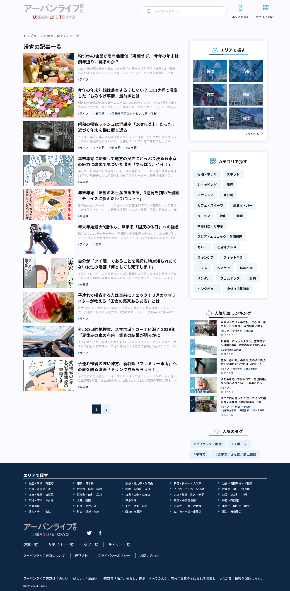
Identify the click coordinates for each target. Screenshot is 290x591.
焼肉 (223, 215)
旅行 (230, 184)
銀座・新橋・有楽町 (41, 483)
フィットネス (233, 257)
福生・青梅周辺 (231, 511)
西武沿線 (34, 506)
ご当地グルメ (226, 247)
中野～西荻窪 (230, 500)
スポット (233, 174)
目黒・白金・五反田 (137, 494)
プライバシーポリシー (114, 555)
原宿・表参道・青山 (41, 489)
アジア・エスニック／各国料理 (219, 236)
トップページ (33, 35)
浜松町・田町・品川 (89, 494)
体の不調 (246, 268)
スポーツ (240, 444)
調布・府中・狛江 (40, 511)
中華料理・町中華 (210, 226)
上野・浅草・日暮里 (41, 494)
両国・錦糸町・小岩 (234, 494)
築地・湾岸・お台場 (41, 500)
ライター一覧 (119, 544)
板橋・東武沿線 (86, 506)
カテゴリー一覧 (60, 544)
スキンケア (205, 257)
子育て (201, 454)
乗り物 (228, 195)
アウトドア (205, 195)
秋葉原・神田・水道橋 (236, 489)
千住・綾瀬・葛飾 (136, 506)
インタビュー (207, 288)
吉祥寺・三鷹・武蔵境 (187, 506)
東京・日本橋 (85, 483)
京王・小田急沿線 (185, 500)
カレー (202, 247)
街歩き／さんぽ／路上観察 (237, 454)
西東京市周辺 (133, 511)
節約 (252, 278)
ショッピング (207, 184)
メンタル (203, 278)
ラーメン (203, 215)
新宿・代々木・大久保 (187, 483)
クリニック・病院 (209, 444)
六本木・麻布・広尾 (89, 489)
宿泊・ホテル (207, 174)
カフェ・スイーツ (210, 205)
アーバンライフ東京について (44, 555)
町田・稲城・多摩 (88, 511)
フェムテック (229, 278)
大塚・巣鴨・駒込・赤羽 (189, 494)
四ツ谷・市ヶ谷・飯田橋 (189, 489)
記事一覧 (30, 544)
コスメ (202, 268)
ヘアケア (223, 268)
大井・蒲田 (84, 500)
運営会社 (81, 555)
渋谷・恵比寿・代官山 (139, 483)
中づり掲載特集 (238, 288)
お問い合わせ (149, 555)
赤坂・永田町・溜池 (137, 489)
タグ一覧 (91, 544)
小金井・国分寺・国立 (236, 506)
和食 (240, 215)
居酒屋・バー (242, 205)
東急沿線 (130, 500)
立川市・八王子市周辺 (187, 511)
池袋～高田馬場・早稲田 (237, 483)
